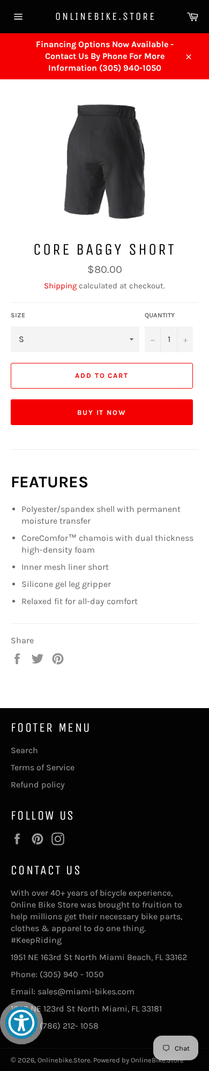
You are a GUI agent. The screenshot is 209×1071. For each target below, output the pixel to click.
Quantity (160, 315)
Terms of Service (42, 767)
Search (24, 750)
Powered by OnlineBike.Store (138, 1060)
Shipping (60, 286)
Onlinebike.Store (104, 16)
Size (18, 315)
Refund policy (38, 784)
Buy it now (102, 412)
